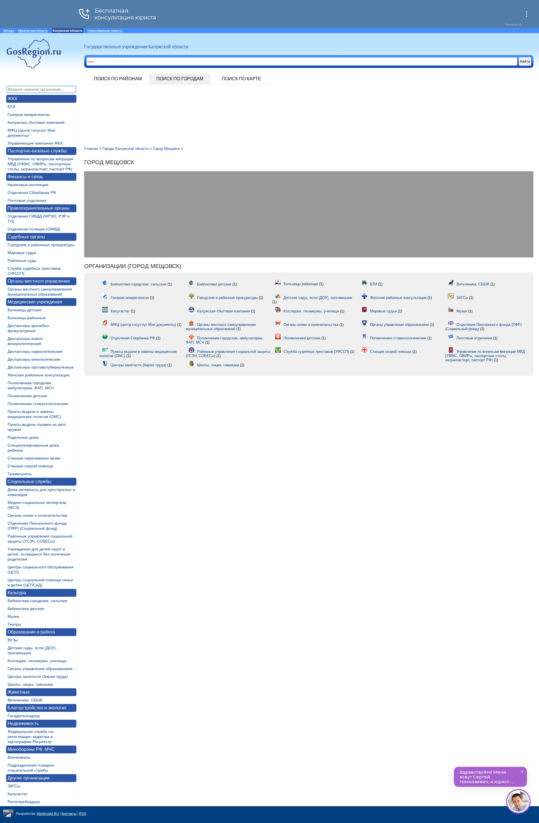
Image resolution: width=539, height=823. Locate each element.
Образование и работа (31, 632)
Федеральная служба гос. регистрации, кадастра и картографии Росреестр (31, 736)
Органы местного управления (39, 281)
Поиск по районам (118, 78)
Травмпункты (20, 474)
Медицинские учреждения (35, 302)
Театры (14, 624)
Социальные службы (29, 481)
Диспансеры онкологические (34, 359)
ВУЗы (13, 640)
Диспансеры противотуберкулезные (41, 367)
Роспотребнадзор (24, 801)
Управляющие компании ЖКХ (35, 143)
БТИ (11, 106)
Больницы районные (27, 318)
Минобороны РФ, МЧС (31, 749)
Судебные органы (26, 236)
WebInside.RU (48, 814)
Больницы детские (25, 310)
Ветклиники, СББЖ (25, 700)
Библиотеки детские (26, 608)
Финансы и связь (25, 176)
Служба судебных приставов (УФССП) (316, 351)
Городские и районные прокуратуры (41, 245)
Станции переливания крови (34, 458)
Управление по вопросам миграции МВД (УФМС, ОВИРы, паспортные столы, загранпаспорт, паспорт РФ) (40, 164)
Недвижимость (23, 723)
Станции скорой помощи (30, 466)
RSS (82, 814)
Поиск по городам (179, 78)
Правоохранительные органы (39, 208)
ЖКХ (12, 98)
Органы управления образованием (40, 668)
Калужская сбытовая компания (36, 122)
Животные (19, 692)
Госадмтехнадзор (24, 716)
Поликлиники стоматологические (38, 403)
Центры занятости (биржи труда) (38, 676)
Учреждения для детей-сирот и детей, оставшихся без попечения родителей (39, 554)
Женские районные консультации (38, 375)
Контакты (69, 814)
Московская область (33, 30)
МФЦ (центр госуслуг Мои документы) (143, 325)
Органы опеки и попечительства (37, 515)
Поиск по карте (241, 78)
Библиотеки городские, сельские (37, 600)
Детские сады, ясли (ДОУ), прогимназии (318, 298)
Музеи (13, 616)
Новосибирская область (105, 30)
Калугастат (18, 794)
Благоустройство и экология (37, 707)
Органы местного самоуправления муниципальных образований (221, 327)
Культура (17, 592)
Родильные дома (23, 437)
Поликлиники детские (27, 396)
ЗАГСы (14, 786)
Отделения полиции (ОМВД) (34, 229)
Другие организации (29, 778)
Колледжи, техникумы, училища (37, 661)
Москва (8, 30)
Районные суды (22, 260)
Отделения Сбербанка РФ (32, 192)
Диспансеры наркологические (35, 351)
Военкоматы (19, 757)
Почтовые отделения (27, 200)
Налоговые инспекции (28, 184)
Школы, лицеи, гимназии (30, 684)
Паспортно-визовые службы (37, 150)
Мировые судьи (22, 252)
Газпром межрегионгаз (29, 114)
